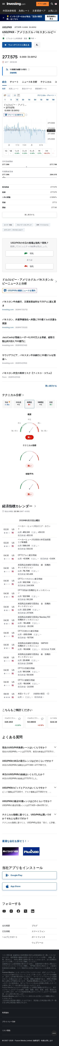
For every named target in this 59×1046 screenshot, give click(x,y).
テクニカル (45, 81)
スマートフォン (38, 931)
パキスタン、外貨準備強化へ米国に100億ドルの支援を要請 (29, 321)
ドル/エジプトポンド (35, 718)
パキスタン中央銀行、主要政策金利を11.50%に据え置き (29, 303)
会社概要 (6, 925)
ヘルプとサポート (10, 937)
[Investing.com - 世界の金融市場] (16, 4)
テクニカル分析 (11, 395)
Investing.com (8, 310)
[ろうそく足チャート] (4, 95)
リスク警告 (6, 1030)
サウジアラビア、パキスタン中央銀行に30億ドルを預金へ (29, 357)
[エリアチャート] (8, 95)
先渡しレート (14, 89)
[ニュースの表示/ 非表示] (18, 95)
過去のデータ (27, 89)
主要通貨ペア (39, 11)
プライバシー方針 (8, 1022)
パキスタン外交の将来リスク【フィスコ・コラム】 (27, 373)
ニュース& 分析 (29, 81)
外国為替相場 (9, 11)
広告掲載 (6, 931)
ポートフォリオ (38, 937)
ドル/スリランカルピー (13, 718)
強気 (32, 266)
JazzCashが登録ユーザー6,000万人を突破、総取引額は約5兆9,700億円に (28, 339)
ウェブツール (37, 942)
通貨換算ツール (41, 89)
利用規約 (5, 1013)
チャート (14, 81)
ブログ (34, 925)
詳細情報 (13, 73)
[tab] (7, 404)
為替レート (24, 11)
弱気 (32, 253)
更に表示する (29, 215)
